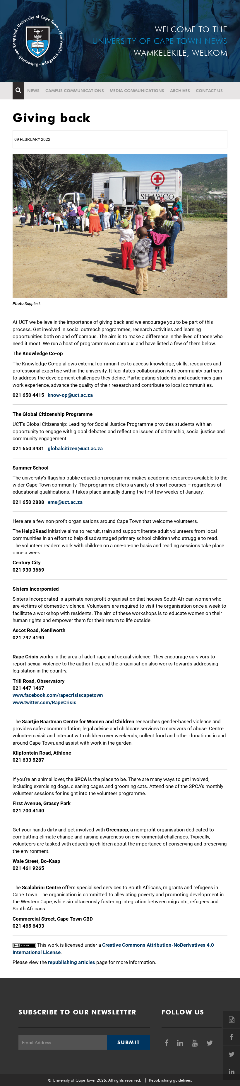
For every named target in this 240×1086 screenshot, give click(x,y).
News (33, 90)
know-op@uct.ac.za (70, 395)
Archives (180, 90)
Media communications (137, 90)
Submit (128, 1042)
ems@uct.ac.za (65, 502)
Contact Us (209, 90)
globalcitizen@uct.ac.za (75, 448)
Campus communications (74, 90)
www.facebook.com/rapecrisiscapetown (58, 695)
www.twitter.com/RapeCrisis (44, 702)
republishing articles (71, 962)
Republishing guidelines (170, 1080)
